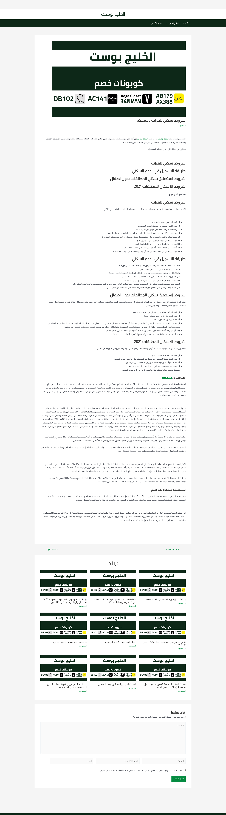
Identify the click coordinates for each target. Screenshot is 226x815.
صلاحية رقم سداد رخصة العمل (70, 641)
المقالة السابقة (174, 549)
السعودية (181, 125)
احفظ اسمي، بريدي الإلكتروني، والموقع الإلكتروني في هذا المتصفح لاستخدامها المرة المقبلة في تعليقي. (140, 770)
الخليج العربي (174, 23)
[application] (167, 23)
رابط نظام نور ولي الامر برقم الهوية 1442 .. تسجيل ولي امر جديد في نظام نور (64, 601)
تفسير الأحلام (156, 23)
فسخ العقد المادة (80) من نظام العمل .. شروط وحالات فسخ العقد (164, 685)
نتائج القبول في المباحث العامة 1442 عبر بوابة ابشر (164, 643)
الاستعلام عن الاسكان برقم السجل (117, 684)
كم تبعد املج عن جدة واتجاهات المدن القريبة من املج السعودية (67, 685)
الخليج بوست (113, 14)
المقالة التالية (51, 549)
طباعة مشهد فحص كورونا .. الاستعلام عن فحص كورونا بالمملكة (115, 601)
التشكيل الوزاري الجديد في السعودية (166, 599)
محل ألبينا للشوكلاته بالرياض (120, 641)
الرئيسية (186, 23)
